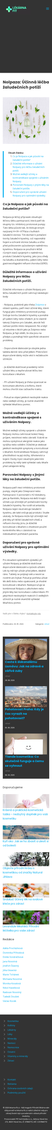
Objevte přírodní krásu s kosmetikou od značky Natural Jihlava (22, 872)
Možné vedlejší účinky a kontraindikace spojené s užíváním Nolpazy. (31, 178)
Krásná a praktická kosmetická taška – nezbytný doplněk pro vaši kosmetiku (25, 814)
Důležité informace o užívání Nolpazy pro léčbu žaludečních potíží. (29, 167)
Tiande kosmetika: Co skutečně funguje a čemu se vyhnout (24, 761)
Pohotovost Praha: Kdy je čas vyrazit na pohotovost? (24, 713)
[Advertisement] (26, 42)
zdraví (46, 624)
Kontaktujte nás (33, 613)
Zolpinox (39, 304)
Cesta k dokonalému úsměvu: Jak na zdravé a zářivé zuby (24, 666)
